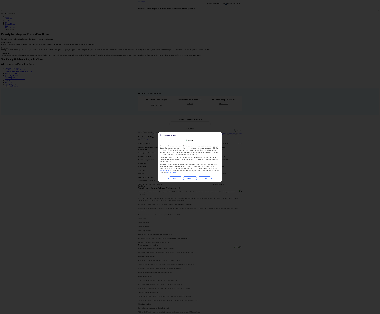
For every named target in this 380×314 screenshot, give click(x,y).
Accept (175, 178)
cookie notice (164, 170)
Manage (190, 178)
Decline (205, 178)
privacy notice (171, 173)
